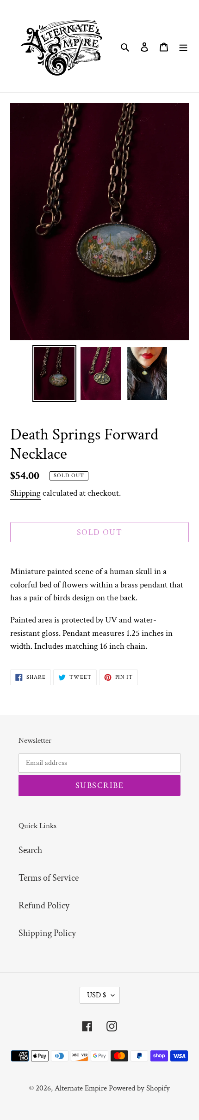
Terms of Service (49, 878)
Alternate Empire (81, 1088)
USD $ (96, 995)
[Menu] (183, 46)
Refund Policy (44, 906)
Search (30, 850)
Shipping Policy (47, 933)
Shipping (25, 493)
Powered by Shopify (139, 1088)
